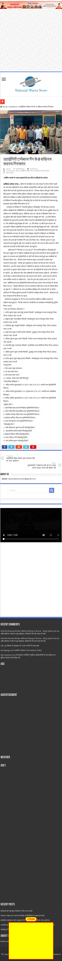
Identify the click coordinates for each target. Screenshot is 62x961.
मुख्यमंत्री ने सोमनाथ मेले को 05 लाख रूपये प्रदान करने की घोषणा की (42, 465)
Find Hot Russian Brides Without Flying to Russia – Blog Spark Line (29, 631)
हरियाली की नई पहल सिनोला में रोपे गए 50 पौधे (16, 911)
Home (5, 107)
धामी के (8, 101)
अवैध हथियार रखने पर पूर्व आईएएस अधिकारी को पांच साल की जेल (23, 634)
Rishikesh (13, 107)
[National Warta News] (31, 83)
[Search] (51, 490)
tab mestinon (6, 655)
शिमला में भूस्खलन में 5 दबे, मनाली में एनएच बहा (23, 646)
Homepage (5, 650)
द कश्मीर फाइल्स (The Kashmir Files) (27, 650)
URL (2, 646)
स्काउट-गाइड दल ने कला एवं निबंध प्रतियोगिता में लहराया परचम (22, 915)
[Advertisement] (31, 582)
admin (8, 169)
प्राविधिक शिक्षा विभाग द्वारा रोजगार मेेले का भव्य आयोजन (20, 458)
